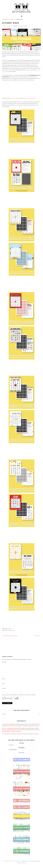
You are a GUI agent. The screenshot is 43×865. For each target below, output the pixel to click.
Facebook (4, 731)
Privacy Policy (21, 862)
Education (9, 628)
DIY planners (32, 728)
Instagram (9, 731)
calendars (16, 728)
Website (4, 688)
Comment (4, 661)
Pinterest (13, 731)
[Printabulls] (21, 13)
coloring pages (10, 728)
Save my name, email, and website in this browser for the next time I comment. (19, 694)
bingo (13, 630)
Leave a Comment (24, 25)
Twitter (19, 731)
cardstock (29, 69)
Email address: (21, 747)
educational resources (11, 729)
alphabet (10, 630)
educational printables (14, 98)
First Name (21, 743)
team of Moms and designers (9, 724)
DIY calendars (21, 728)
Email (3, 683)
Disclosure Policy (34, 861)
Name (3, 678)
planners (27, 728)
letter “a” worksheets (30, 98)
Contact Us (19, 733)
